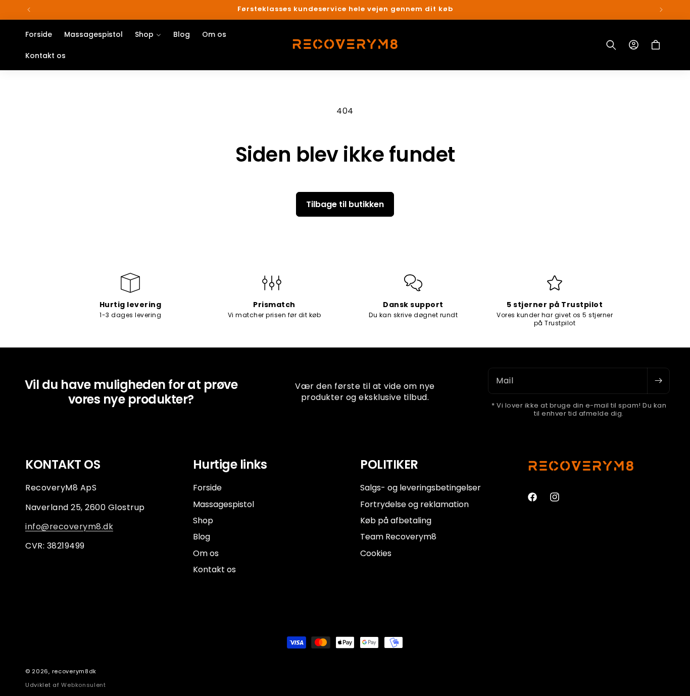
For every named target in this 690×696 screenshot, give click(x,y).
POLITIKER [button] (389, 465)
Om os (206, 553)
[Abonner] (658, 381)
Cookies (375, 553)
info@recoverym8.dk (69, 526)
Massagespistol (223, 504)
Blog (201, 536)
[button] (148, 34)
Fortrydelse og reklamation (414, 504)
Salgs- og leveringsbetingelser (420, 487)
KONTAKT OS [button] (62, 465)
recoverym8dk (74, 671)
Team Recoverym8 (398, 536)
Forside (207, 487)
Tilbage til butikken (345, 204)
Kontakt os (214, 569)
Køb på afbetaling (395, 520)
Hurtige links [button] (230, 465)
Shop (203, 520)
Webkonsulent (83, 685)
